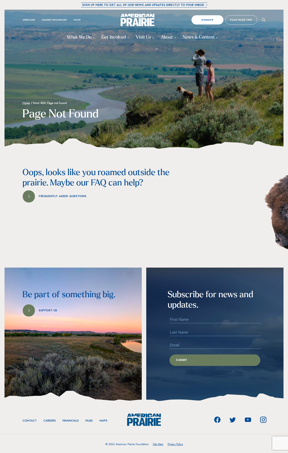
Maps (103, 420)
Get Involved (114, 37)
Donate (207, 20)
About (167, 37)
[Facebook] (217, 420)
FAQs (89, 420)
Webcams (28, 20)
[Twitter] (233, 420)
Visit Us (144, 37)
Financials (71, 420)
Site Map (158, 444)
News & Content (199, 37)
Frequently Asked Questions (62, 196)
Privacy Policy (175, 444)
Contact (29, 420)
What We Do (80, 37)
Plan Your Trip (241, 20)
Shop (77, 20)
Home (26, 103)
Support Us (48, 310)
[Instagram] (263, 420)
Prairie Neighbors (54, 20)
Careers (49, 420)
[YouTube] (248, 420)
